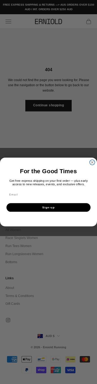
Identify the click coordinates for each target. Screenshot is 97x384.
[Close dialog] (92, 162)
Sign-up (48, 207)
